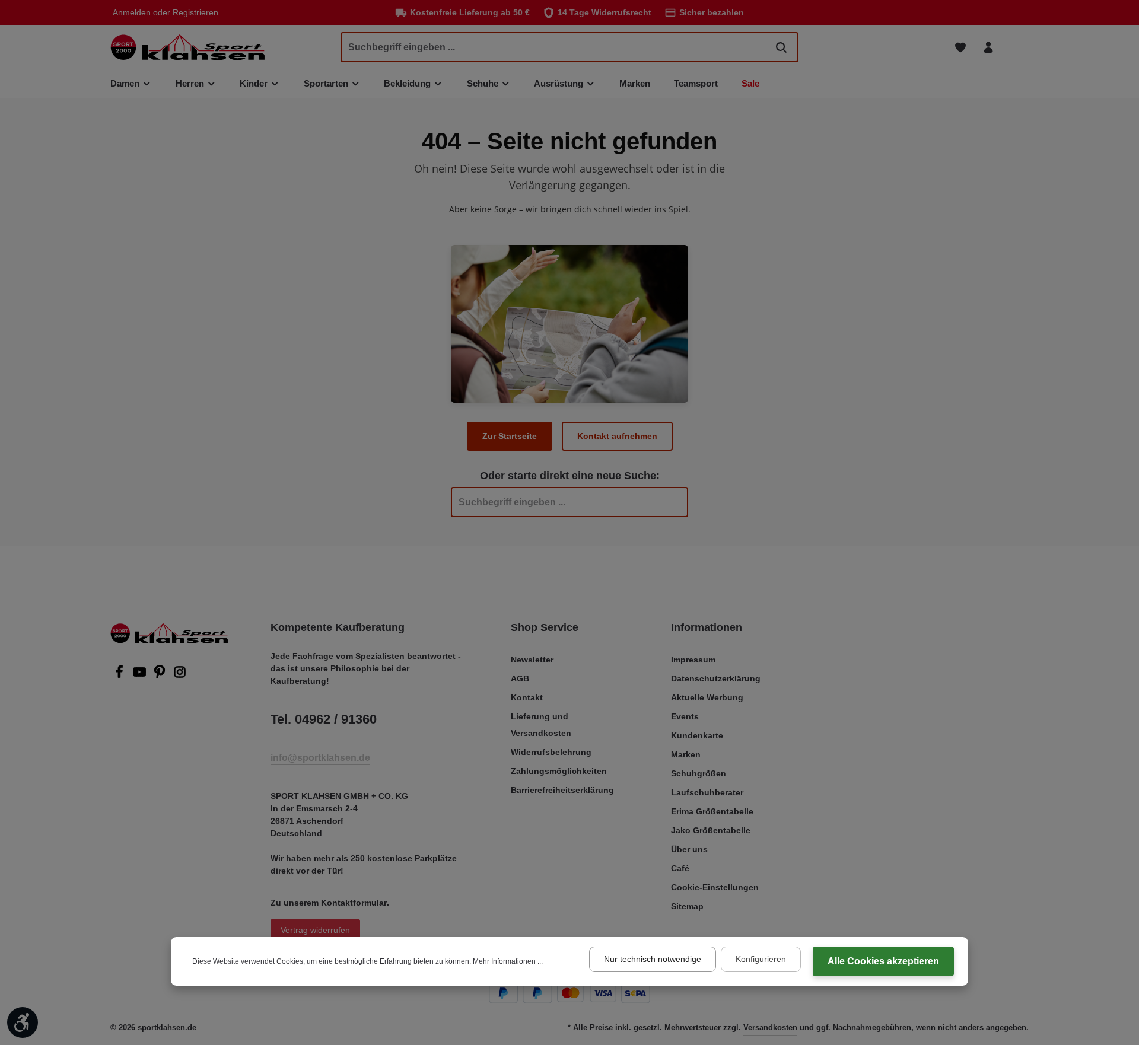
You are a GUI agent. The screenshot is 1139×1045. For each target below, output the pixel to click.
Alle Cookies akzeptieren (883, 961)
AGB (520, 678)
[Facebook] (120, 675)
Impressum (693, 659)
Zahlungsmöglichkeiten (559, 771)
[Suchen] (781, 46)
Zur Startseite (509, 436)
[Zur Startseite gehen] (187, 47)
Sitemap (687, 906)
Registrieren (195, 12)
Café (680, 868)
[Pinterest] (160, 675)
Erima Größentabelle (712, 811)
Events (685, 716)
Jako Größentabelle (710, 830)
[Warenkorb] (1016, 47)
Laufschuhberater (707, 792)
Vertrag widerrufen (315, 930)
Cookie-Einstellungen (715, 887)
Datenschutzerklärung (716, 678)
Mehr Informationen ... (508, 961)
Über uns (689, 849)
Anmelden (132, 12)
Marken (686, 754)
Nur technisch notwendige (652, 959)
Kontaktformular (354, 902)
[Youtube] (140, 675)
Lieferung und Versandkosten (541, 725)
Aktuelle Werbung (707, 697)
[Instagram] (179, 675)
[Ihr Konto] (988, 47)
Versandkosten (770, 1027)
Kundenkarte (697, 735)
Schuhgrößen (698, 773)
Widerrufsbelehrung (551, 752)
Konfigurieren (761, 959)
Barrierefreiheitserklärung (562, 790)
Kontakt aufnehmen (617, 436)
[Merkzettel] (960, 47)
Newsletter (532, 659)
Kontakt (527, 697)
